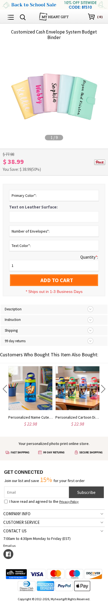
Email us (9, 545)
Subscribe (86, 492)
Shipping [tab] (11, 330)
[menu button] (10, 16)
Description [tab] (13, 309)
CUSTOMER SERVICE (21, 522)
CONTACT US (15, 531)
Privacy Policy (69, 501)
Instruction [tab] (13, 319)
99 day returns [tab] (15, 341)
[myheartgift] (54, 15)
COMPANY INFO (16, 513)
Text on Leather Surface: (33, 207)
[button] (5, 389)
